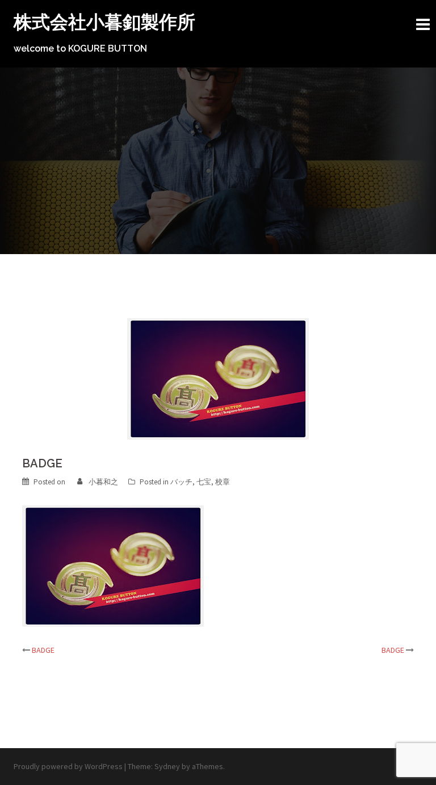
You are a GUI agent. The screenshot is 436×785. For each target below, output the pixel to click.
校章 (222, 482)
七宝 (203, 482)
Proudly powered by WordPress (68, 766)
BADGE (43, 650)
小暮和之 (103, 482)
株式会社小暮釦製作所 (104, 21)
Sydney (167, 766)
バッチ (181, 482)
